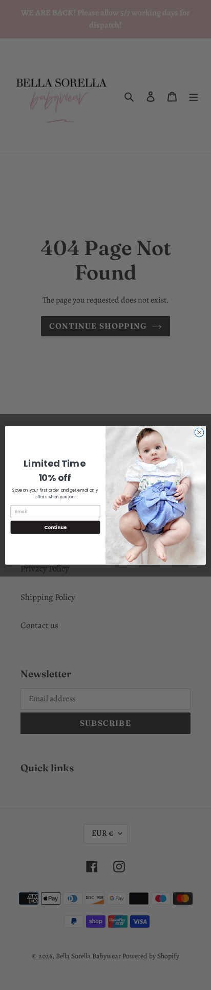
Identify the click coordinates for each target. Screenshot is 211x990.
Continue (55, 527)
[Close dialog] (199, 432)
